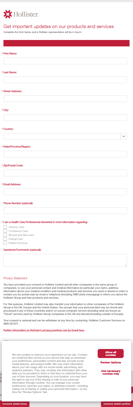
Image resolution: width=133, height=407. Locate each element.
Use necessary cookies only (110, 372)
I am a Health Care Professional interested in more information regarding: (45, 221)
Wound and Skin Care (21, 234)
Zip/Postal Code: (13, 165)
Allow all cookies (110, 353)
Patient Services (18, 242)
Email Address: (12, 184)
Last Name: (10, 72)
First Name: (10, 53)
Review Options (110, 362)
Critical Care (16, 238)
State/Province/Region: (16, 146)
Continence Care (18, 230)
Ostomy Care (16, 227)
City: (6, 109)
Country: (8, 128)
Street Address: (12, 91)
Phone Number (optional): (18, 203)
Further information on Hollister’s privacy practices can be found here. (44, 330)
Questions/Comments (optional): (22, 249)
